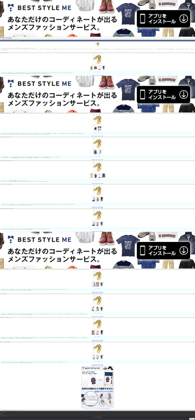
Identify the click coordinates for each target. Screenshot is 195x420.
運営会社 (2, 413)
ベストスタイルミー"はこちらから (105, 408)
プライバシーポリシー (4, 415)
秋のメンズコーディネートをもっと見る (97, 206)
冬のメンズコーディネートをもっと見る (97, 75)
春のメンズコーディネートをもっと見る (97, 316)
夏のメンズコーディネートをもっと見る (97, 159)
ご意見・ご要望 (3, 411)
